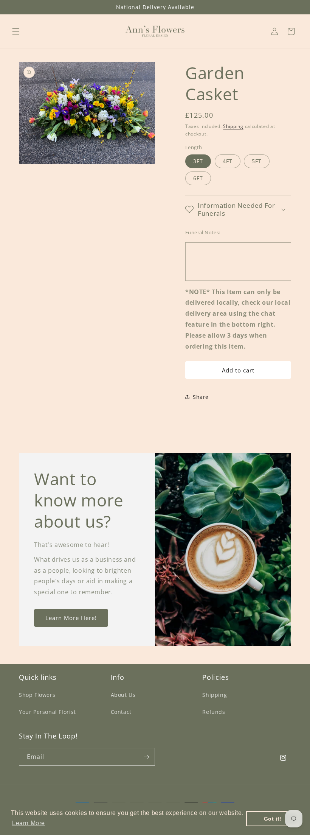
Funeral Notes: (202, 232)
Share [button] (201, 396)
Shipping (233, 126)
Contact (121, 711)
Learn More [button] (28, 823)
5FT (257, 161)
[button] (16, 31)
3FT (198, 161)
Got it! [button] (273, 819)
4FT (227, 161)
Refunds (213, 711)
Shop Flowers (37, 694)
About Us (123, 694)
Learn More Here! (71, 618)
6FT (198, 178)
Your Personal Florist (47, 711)
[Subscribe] (146, 757)
